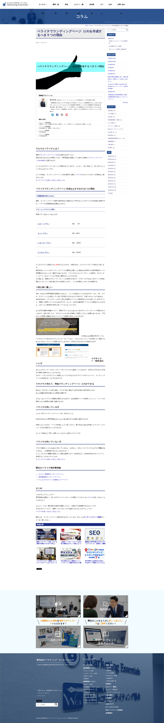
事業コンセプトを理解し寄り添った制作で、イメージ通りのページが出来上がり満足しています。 (66, 124)
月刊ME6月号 (43, 136)
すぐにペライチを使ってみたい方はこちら (50, 180)
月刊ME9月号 (111, 64)
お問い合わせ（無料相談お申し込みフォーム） (50, 690)
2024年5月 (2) (111, 171)
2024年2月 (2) (111, 181)
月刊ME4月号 (111, 91)
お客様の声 (48, 122)
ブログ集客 (111, 113)
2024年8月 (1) (111, 165)
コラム (101, 6)
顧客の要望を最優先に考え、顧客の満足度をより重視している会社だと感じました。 (118, 79)
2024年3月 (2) (111, 177)
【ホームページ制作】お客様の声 (118, 49)
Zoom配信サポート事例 (115, 46)
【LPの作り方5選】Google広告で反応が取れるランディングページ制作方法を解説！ (118, 86)
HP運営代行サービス (89, 692)
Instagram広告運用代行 (90, 700)
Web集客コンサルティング (91, 687)
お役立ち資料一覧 (111, 681)
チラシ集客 (111, 123)
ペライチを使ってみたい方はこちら (48, 511)
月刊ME (47, 130)
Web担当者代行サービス (90, 689)
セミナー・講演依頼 (112, 689)
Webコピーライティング (114, 129)
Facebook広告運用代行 (90, 697)
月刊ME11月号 (112, 58)
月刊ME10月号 (112, 61)
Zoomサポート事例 (112, 675)
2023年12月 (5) (112, 187)
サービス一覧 (43, 6)
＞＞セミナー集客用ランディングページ (50, 474)
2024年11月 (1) (112, 156)
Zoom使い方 (111, 132)
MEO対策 (110, 135)
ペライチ (78, 174)
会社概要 (109, 695)
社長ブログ (48, 126)
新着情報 (109, 713)
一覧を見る (125, 102)
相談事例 (109, 670)
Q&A (110, 4)
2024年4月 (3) (111, 174)
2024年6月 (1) (111, 168)
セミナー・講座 (78, 6)
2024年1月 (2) (111, 184)
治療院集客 (111, 141)
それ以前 (110, 193)
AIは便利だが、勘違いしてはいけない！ (50, 128)
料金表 (66, 6)
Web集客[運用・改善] (113, 120)
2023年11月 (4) (112, 190)
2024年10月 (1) (112, 159)
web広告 (110, 116)
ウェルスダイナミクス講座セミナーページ (53, 480)
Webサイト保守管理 (89, 694)
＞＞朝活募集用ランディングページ (48, 477)
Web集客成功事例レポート (115, 138)
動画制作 (86, 678)
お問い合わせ (121, 6)
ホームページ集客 (112, 126)
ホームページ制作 (89, 670)
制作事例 (109, 667)
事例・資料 (56, 6)
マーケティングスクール (113, 692)
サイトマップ (41, 695)
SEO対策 (110, 110)
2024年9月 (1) (111, 162)
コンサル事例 (110, 673)
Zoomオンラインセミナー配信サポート (94, 702)
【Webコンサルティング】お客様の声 (118, 42)
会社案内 (91, 6)
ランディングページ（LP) (49, 155)
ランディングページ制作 (92, 517)
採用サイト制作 (88, 676)
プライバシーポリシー (44, 693)
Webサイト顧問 (88, 684)
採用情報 (109, 698)
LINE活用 (110, 144)
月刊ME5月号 (111, 73)
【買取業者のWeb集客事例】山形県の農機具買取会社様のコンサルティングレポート (118, 97)
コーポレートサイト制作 (90, 673)
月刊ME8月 (43, 132)
